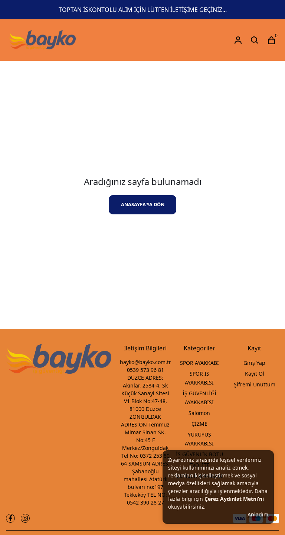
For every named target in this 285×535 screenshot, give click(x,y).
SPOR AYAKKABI (199, 362)
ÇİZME (199, 423)
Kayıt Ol (254, 373)
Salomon (199, 412)
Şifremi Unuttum (254, 384)
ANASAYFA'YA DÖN (142, 204)
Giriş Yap (254, 362)
